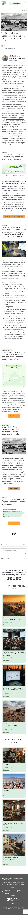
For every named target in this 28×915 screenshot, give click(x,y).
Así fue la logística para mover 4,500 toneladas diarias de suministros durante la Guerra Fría (12, 430)
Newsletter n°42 (7, 790)
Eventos (4, 152)
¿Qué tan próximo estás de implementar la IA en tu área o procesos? (14, 501)
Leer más (6, 625)
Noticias (4, 225)
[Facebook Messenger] (20, 578)
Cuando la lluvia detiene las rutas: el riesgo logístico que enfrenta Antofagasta (12, 725)
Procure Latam (10, 46)
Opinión (19, 890)
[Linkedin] (8, 578)
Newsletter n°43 (7, 764)
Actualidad (7, 890)
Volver (25, 10)
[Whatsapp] (17, 578)
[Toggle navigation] (25, 3)
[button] (15, 3)
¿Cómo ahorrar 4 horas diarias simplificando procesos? (10, 858)
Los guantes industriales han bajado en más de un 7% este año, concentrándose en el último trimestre (14, 355)
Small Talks (5, 425)
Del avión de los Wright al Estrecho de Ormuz (13, 824)
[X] (11, 578)
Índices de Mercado (7, 892)
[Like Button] (14, 534)
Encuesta (4, 497)
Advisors (7, 893)
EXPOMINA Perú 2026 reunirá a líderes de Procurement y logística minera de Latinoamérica (13, 654)
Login (25, 545)
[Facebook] (14, 578)
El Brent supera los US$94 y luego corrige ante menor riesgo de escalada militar (13, 689)
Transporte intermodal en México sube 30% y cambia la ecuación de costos (13, 618)
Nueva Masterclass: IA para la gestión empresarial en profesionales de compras (13, 156)
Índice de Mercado (7, 350)
